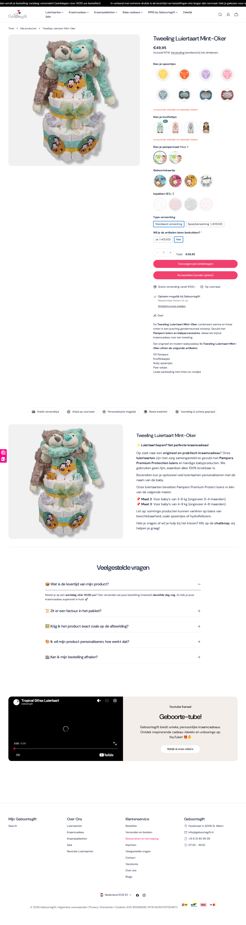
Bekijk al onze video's (180, 749)
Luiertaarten (74, 826)
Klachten (131, 845)
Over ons (131, 870)
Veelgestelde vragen (138, 851)
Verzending (178, 52)
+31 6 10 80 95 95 (199, 838)
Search (12, 826)
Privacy (93, 907)
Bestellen (131, 826)
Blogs (129, 877)
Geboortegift (48, 907)
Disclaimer (106, 907)
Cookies (120, 907)
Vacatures (132, 864)
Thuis (11, 28)
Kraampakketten (77, 838)
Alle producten (28, 28)
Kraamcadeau (75, 832)
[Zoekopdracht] (220, 14)
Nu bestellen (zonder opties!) (195, 275)
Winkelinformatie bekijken (172, 306)
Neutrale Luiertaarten (80, 851)
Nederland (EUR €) (116, 895)
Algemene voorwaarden (72, 907)
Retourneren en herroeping (142, 838)
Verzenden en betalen (139, 832)
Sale (69, 845)
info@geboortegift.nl (201, 832)
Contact (130, 857)
